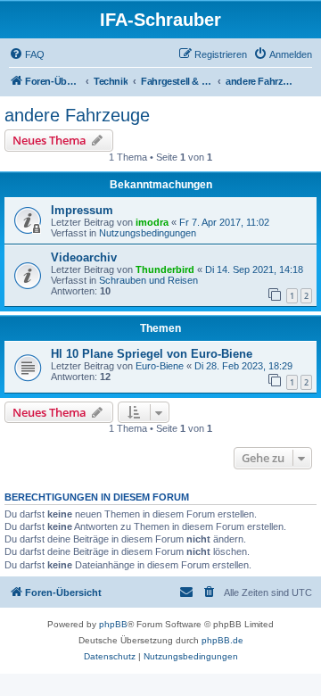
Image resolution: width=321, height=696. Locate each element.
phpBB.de (222, 640)
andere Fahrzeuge (77, 115)
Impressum (82, 210)
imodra (152, 222)
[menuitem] (27, 54)
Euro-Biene (160, 365)
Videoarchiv (84, 257)
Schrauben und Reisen (148, 280)
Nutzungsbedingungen (147, 233)
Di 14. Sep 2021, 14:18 (254, 269)
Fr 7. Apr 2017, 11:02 (224, 222)
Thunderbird (165, 269)
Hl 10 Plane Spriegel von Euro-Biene (151, 353)
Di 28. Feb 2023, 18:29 (243, 365)
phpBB (113, 624)
